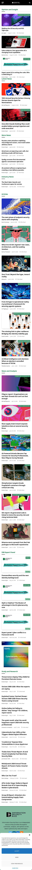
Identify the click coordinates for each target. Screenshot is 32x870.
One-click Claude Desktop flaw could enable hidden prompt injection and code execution (15, 126)
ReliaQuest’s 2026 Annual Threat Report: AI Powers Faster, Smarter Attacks (15, 765)
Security (28, 84)
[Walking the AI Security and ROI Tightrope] (16, 20)
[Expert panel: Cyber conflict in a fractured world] (16, 622)
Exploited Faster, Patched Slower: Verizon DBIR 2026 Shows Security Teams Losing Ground (14, 698)
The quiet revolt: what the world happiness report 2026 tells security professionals (15, 722)
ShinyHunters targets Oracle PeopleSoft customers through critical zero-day (13, 485)
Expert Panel (26, 59)
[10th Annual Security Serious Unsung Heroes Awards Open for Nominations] (16, 89)
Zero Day (27, 465)
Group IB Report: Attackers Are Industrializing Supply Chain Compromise (13, 797)
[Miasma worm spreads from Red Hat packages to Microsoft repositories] (16, 532)
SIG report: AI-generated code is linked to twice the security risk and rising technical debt (15, 515)
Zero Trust (27, 256)
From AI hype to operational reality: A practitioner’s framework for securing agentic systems (15, 304)
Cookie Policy (15, 868)
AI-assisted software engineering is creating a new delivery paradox (14, 169)
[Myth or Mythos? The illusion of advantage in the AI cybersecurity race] (16, 592)
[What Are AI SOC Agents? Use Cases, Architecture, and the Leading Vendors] (16, 234)
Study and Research (10, 671)
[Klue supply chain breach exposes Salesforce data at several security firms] (16, 413)
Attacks (28, 524)
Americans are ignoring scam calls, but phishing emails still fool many (15, 152)
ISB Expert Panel (8, 552)
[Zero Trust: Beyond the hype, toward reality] (16, 264)
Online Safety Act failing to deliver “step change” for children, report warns (15, 710)
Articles (5, 194)
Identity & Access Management (22, 313)
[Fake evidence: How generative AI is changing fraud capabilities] (16, 42)
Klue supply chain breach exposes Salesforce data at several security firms (15, 426)
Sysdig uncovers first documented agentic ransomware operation (13, 160)
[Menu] (3, 2)
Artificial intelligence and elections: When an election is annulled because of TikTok (15, 361)
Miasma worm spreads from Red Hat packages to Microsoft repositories (16, 543)
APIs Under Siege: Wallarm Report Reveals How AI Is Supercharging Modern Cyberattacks (15, 785)
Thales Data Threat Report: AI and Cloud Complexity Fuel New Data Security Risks (15, 754)
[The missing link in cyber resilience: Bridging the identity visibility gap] (16, 321)
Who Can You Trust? (9, 775)
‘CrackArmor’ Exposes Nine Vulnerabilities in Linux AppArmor (15, 743)
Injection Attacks (25, 110)
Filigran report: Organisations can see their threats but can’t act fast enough (15, 396)
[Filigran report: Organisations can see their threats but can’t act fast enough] (16, 383)
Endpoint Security (25, 199)
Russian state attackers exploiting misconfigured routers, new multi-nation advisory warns (16, 143)
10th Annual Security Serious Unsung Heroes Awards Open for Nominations (16, 100)
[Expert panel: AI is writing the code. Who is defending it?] (16, 64)
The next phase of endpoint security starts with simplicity (15, 218)
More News (6, 135)
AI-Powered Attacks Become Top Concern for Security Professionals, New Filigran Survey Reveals (15, 455)
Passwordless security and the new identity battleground (15, 576)
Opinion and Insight (10, 9)
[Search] (29, 2)
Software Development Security (21, 494)
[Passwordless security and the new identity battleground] (16, 565)
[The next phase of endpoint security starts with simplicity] (16, 206)
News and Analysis (9, 371)
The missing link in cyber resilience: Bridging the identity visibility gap (15, 332)
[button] (29, 835)
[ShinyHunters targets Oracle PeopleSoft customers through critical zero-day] (16, 472)
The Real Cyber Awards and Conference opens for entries (12, 183)
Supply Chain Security (24, 405)
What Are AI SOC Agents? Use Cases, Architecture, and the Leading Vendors (16, 247)
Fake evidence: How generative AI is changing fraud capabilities (14, 51)
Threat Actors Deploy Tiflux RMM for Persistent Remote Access (16, 678)
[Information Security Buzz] (16, 2)
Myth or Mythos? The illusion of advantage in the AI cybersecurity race (15, 605)
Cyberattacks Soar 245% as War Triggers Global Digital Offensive (14, 733)
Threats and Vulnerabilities (22, 376)
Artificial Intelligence (24, 15)
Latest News (7, 79)
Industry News (8, 177)
